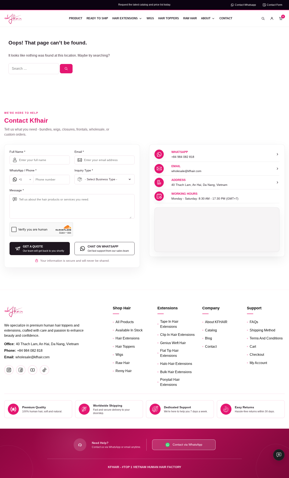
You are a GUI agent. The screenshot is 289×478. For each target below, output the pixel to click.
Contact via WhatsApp (187, 444)
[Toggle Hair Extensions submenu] (140, 18)
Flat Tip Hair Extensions (169, 353)
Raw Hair (190, 18)
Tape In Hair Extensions (169, 324)
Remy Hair (124, 371)
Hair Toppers (168, 18)
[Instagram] (9, 370)
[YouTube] (32, 370)
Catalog (211, 330)
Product (75, 18)
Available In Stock (129, 330)
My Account (258, 363)
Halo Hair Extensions (176, 363)
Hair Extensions (125, 18)
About (206, 18)
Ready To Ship (97, 18)
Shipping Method (262, 330)
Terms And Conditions (266, 338)
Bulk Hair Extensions (176, 372)
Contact (225, 18)
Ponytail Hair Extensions (170, 382)
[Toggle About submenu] (213, 18)
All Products (125, 322)
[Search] (66, 68)
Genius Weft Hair (173, 343)
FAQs (254, 322)
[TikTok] (44, 370)
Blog (208, 338)
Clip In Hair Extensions (177, 334)
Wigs (150, 18)
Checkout (257, 354)
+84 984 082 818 (30, 350)
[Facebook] (20, 370)
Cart (253, 346)
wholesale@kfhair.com (32, 357)
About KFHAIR (216, 322)
